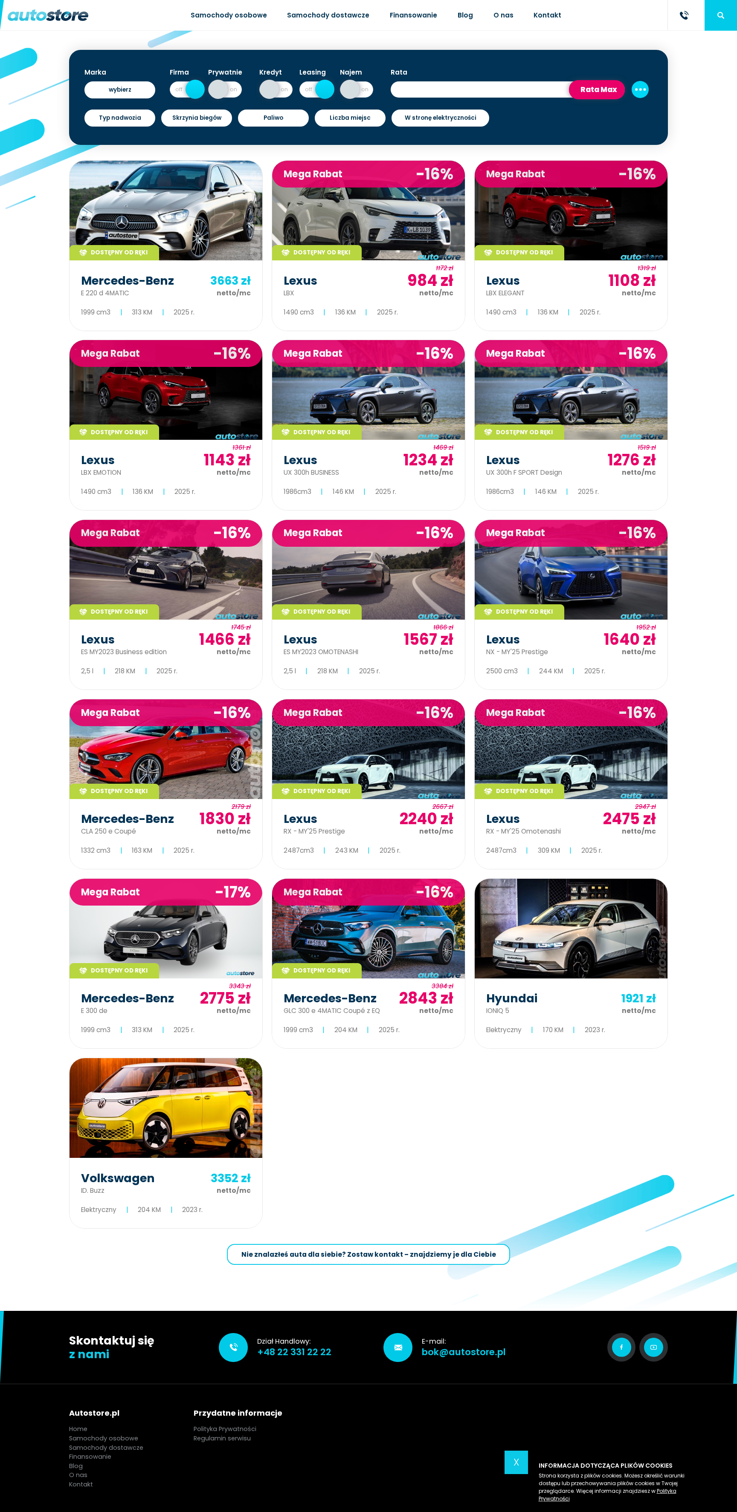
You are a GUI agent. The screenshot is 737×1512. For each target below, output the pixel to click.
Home (78, 1429)
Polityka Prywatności (225, 1429)
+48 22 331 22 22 (294, 1352)
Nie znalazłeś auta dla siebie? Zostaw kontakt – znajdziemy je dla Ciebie (368, 1254)
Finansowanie (413, 15)
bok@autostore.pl (464, 1352)
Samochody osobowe (229, 15)
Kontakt (547, 15)
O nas (503, 15)
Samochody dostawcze (328, 15)
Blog (465, 15)
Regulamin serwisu (222, 1438)
